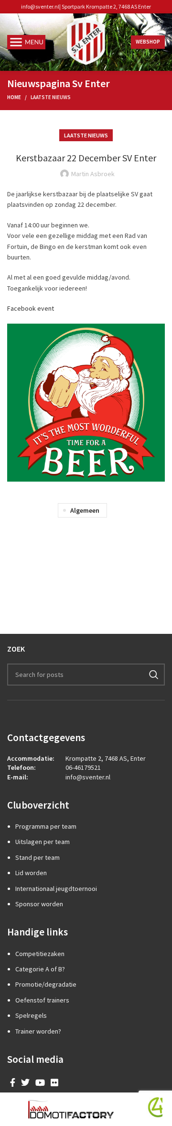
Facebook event (30, 308)
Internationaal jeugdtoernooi (56, 888)
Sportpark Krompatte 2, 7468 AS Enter (106, 6)
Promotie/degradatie (45, 984)
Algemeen (84, 510)
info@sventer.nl (40, 6)
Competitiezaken (39, 953)
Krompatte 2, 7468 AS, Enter (105, 758)
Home (14, 97)
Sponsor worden (39, 904)
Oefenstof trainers (42, 1000)
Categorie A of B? (40, 969)
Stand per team (37, 857)
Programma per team (45, 826)
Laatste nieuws (51, 97)
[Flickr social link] (54, 1082)
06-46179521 (83, 767)
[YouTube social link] (40, 1082)
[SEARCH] (154, 675)
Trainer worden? (38, 1031)
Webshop (148, 41)
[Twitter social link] (25, 1082)
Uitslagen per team (42, 841)
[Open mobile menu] (26, 42)
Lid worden (31, 872)
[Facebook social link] (12, 1082)
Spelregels (31, 1015)
